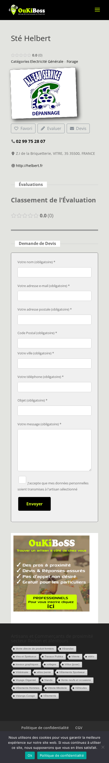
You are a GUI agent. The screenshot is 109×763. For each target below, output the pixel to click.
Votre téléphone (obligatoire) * (40, 376)
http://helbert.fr (29, 165)
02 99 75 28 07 (30, 141)
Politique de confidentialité (45, 727)
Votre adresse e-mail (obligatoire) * (43, 285)
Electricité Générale (46, 61)
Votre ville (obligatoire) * (35, 353)
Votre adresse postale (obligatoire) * (44, 309)
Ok (30, 755)
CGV (78, 727)
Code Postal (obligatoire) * (37, 333)
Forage (72, 61)
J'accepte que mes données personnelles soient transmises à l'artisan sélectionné (52, 486)
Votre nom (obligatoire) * (36, 262)
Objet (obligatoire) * (32, 400)
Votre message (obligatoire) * (39, 424)
